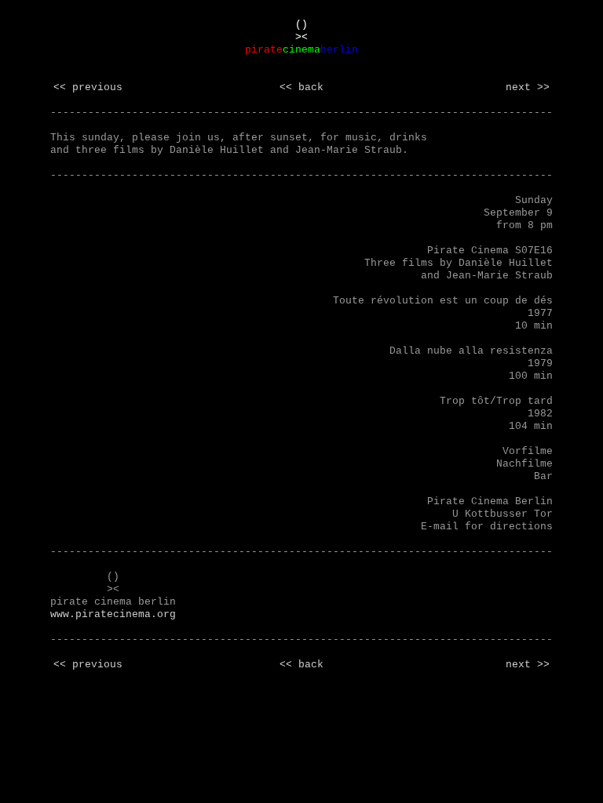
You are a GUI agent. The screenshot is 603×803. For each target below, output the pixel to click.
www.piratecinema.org (113, 614)
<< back (301, 87)
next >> (528, 87)
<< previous (87, 87)
